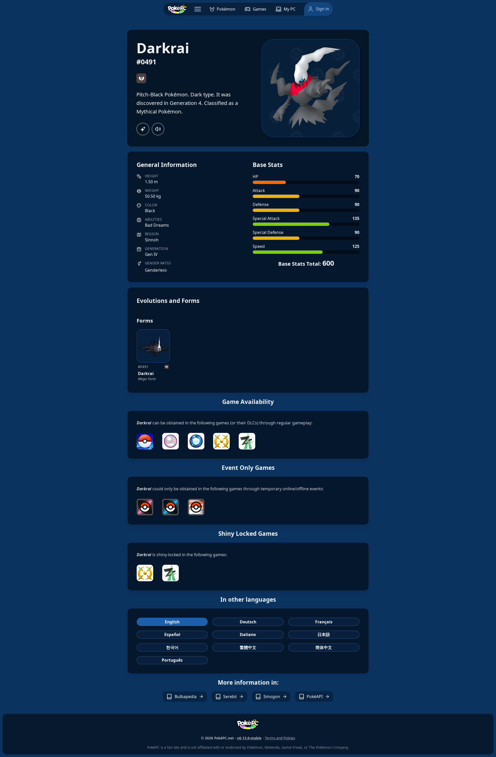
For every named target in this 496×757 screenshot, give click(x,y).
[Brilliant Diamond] (196, 441)
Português (172, 660)
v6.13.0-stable (249, 738)
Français (323, 622)
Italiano (248, 634)
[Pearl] (145, 507)
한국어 (172, 647)
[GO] (145, 441)
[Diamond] (170, 507)
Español (172, 634)
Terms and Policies (280, 738)
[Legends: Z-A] (247, 441)
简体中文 (323, 647)
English (172, 622)
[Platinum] (196, 507)
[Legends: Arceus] (221, 441)
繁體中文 (248, 647)
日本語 (323, 634)
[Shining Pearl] (170, 441)
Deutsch (248, 622)
